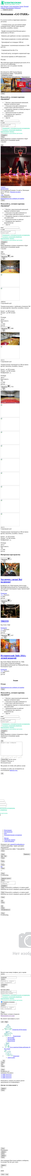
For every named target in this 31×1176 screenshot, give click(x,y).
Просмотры (4, 256)
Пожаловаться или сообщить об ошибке (12, 198)
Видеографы (11, 1039)
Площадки (4, 593)
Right (6, 1022)
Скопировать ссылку (6, 75)
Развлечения (11, 1041)
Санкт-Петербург (9, 841)
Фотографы (11, 1037)
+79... (2, 195)
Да (2, 856)
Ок (1, 866)
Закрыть (3, 1088)
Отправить (4, 135)
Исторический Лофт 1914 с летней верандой (13, 656)
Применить (27, 854)
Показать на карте (15, 192)
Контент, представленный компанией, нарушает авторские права (16, 103)
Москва (6, 838)
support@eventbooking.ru (17, 844)
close (2, 1174)
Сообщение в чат (5, 197)
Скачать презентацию (4, 187)
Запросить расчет (7, 9)
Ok (2, 145)
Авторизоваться (5, 909)
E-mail (2, 122)
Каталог (6, 6)
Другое (8, 118)
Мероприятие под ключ (8, 1015)
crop (7, 1174)
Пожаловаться (25, 77)
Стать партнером (14, 6)
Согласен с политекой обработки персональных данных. (11, 130)
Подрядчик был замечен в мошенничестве (12, 115)
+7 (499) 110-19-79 (6, 1074)
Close (2, 93)
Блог (2, 6)
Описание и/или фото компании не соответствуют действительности (15, 106)
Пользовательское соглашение (13, 835)
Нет (5, 856)
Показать (7, 195)
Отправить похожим (8, 1002)
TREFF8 (5, 621)
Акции (21, 6)
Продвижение (10, 8)
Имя (2, 121)
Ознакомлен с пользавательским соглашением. (16, 128)
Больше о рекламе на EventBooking (10, 77)
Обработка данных (9, 839)
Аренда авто (11, 1057)
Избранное (17, 8)
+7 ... (2, 595)
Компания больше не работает (15, 112)
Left (2, 1022)
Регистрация (8, 830)
